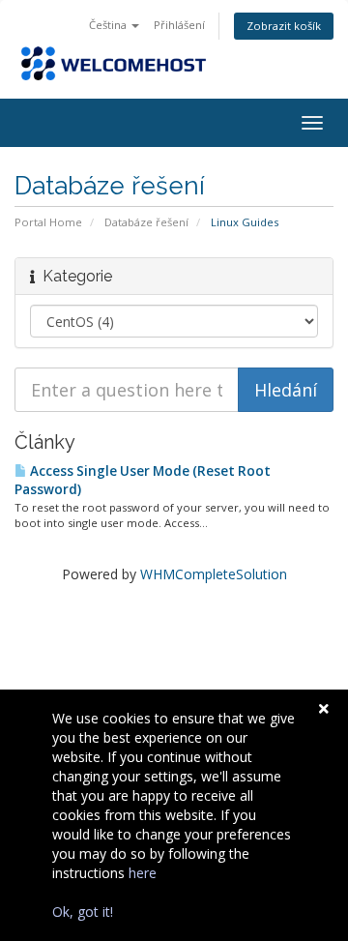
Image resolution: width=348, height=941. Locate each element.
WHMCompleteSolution (213, 574)
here (143, 873)
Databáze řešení (146, 222)
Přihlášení (179, 24)
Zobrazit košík (283, 25)
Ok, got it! (82, 911)
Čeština (109, 24)
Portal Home (48, 222)
